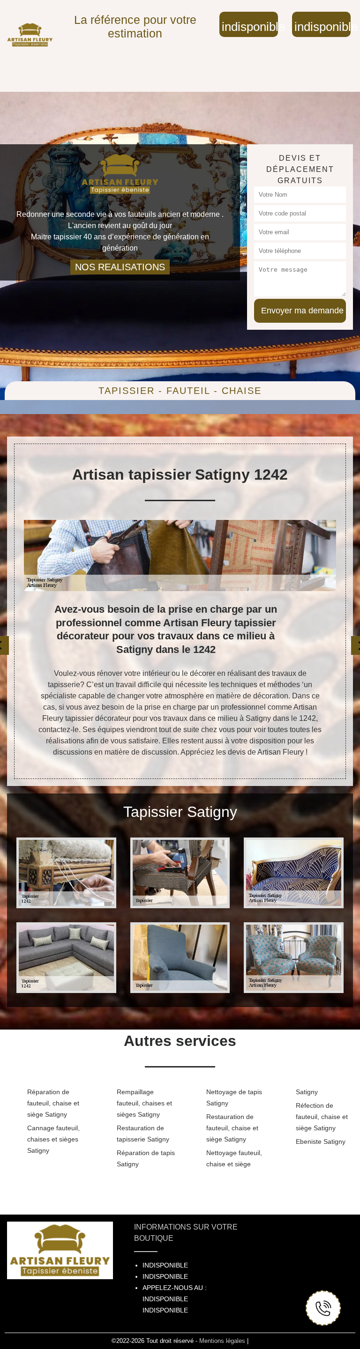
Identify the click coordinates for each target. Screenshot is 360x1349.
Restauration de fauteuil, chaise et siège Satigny (232, 1128)
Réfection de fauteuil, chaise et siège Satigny (322, 1117)
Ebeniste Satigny (320, 1141)
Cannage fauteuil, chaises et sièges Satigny (53, 1139)
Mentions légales (222, 1340)
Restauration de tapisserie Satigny (143, 1133)
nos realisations (120, 267)
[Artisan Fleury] (30, 35)
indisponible (250, 26)
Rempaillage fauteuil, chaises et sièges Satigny (144, 1103)
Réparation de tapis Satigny (146, 1158)
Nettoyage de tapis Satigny (234, 1097)
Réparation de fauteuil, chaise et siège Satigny (53, 1103)
